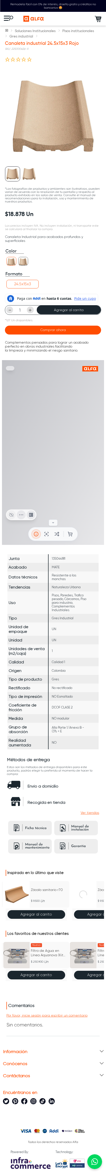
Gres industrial (21, 36)
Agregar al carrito (69, 310)
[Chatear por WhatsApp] (94, 1161)
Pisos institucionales (78, 31)
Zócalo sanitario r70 (47, 890)
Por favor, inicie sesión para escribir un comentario (47, 1015)
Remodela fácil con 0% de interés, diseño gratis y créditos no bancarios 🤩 (53, 5)
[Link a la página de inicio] (7, 31)
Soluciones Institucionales (35, 31)
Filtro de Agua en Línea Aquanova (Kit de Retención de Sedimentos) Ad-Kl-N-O (49, 953)
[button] (11, 261)
